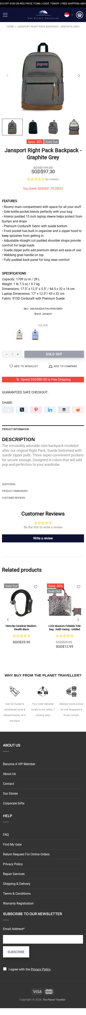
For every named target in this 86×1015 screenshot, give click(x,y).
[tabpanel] (21, 617)
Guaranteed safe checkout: (25, 392)
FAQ (6, 835)
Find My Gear (12, 844)
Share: (7, 403)
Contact (8, 784)
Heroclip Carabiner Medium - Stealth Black (22, 627)
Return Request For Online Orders (26, 854)
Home (10, 26)
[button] (35, 179)
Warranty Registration (18, 903)
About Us (9, 774)
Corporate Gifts (13, 803)
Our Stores (10, 793)
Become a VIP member (19, 764)
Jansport (47, 313)
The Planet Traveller (43, 14)
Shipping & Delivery (16, 884)
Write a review (43, 538)
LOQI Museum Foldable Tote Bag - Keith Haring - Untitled (64, 627)
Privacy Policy (13, 864)
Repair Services (14, 874)
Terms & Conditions (17, 893)
